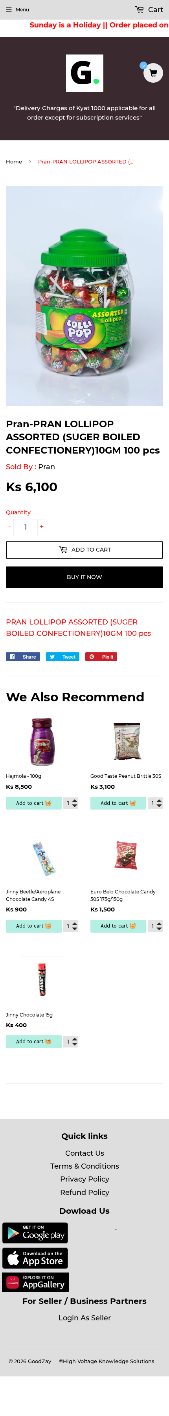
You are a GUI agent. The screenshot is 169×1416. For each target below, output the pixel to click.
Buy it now (84, 577)
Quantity (18, 512)
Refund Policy (84, 1192)
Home (14, 161)
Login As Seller (85, 1318)
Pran (46, 467)
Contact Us (84, 1153)
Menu (22, 10)
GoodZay (39, 1361)
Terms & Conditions (84, 1166)
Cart (154, 9)
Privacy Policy (84, 1179)
